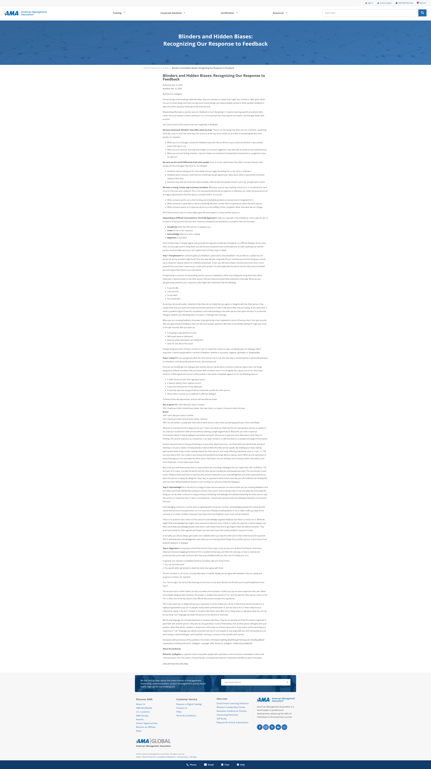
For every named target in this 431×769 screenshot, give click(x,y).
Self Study (221, 718)
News (139, 730)
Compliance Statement (166, 757)
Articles (166, 68)
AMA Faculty (142, 715)
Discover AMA (144, 699)
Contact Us (181, 707)
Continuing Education (227, 714)
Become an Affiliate (146, 727)
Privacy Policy (182, 757)
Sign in (370, 3)
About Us (140, 704)
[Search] (422, 12)
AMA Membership (405, 3)
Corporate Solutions (173, 13)
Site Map (193, 757)
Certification (229, 13)
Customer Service (186, 699)
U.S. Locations (143, 711)
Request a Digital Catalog (188, 704)
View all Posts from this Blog (175, 663)
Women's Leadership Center (231, 707)
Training (119, 13)
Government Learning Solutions (233, 703)
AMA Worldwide (144, 707)
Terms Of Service (149, 757)
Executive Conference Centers (232, 711)
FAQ (178, 711)
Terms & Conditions (186, 715)
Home (146, 68)
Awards (140, 719)
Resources (280, 13)
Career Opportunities (147, 723)
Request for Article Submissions (232, 722)
